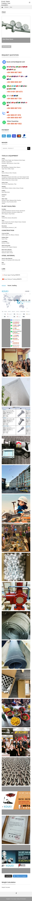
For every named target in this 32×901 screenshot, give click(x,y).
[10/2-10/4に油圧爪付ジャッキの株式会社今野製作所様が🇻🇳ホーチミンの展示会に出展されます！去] (16, 800)
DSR (13, 260)
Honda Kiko (4, 217)
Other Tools (4, 198)
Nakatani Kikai (12, 167)
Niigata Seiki (5, 178)
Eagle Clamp (5, 160)
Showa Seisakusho (6, 180)
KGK (15, 177)
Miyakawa (6, 167)
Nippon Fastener (13, 247)
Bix (2, 167)
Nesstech (14, 212)
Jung (7, 161)
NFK (3, 213)
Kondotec (4, 163)
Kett (12, 177)
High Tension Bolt (6, 245)
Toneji (11, 252)
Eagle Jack (11, 160)
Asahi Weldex (5, 188)
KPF (7, 247)
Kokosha (11, 227)
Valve (3, 220)
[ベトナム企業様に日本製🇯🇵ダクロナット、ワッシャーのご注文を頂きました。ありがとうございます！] (16, 684)
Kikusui (7, 173)
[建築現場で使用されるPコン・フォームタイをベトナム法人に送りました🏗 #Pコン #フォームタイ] (16, 567)
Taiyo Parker (12, 213)
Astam (3, 222)
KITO (10, 161)
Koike (14, 188)
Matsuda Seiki (13, 200)
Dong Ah (4, 247)
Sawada (24, 222)
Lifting (3, 158)
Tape (3, 171)
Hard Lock (4, 251)
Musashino (14, 217)
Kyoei (3, 239)
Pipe (3, 262)
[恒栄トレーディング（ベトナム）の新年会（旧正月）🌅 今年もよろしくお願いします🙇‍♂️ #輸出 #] (16, 537)
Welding (4, 186)
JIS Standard (9, 260)
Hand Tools (4, 165)
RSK (16, 178)
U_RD (15, 227)
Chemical (4, 194)
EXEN (3, 234)
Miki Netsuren (10, 163)
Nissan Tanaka (19, 188)
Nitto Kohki (7, 192)
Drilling (3, 190)
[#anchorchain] (16, 771)
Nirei (11, 173)
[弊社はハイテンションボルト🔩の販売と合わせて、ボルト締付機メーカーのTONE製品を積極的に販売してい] (16, 830)
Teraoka (14, 173)
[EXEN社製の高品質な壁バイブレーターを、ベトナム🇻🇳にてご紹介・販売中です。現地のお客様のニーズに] (16, 450)
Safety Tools (5, 182)
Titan (15, 184)
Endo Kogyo (22, 160)
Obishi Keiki (11, 178)
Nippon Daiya (18, 222)
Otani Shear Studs (8, 39)
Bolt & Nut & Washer (7, 249)
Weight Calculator (6, 887)
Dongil (3, 260)
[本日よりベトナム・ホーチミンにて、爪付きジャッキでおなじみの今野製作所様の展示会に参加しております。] (16, 742)
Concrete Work (5, 233)
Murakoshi (22, 210)
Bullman (4, 243)
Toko (6, 239)
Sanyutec (4, 201)
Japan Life (7, 234)
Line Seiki (19, 177)
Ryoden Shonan (21, 178)
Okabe (7, 243)
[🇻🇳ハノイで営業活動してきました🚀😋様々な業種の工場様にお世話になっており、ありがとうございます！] (16, 713)
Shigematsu (10, 184)
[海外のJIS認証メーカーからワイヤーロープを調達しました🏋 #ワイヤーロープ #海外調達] (16, 625)
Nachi (12, 222)
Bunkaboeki (8, 210)
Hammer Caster (5, 200)
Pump (3, 216)
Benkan (3, 264)
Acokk (3, 210)
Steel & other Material (7, 258)
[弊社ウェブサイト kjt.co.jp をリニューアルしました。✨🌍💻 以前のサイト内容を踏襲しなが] (16, 304)
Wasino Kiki (4, 223)
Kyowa (9, 217)
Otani (8, 252)
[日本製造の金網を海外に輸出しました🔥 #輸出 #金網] (16, 654)
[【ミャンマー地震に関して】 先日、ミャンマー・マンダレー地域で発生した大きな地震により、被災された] (16, 479)
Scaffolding (4, 241)
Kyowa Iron (8, 222)
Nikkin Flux (19, 212)
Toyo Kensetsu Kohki (12, 201)
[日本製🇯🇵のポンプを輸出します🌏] (16, 596)
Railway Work (5, 237)
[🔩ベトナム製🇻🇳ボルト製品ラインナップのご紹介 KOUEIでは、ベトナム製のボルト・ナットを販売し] (16, 421)
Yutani (12, 168)
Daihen (10, 188)
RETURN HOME (6, 46)
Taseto (3, 196)
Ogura (18, 167)
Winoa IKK (17, 260)
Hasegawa (4, 177)
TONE (9, 168)
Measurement (5, 175)
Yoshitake (10, 223)
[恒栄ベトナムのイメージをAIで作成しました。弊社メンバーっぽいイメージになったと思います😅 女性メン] (16, 508)
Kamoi (3, 173)
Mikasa (12, 234)
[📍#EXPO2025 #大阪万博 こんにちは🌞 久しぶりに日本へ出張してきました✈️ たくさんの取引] (16, 391)
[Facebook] (16, 893)
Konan (17, 210)
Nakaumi (4, 252)
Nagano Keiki (26, 177)
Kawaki (9, 177)
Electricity (4, 226)
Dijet (3, 192)
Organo (6, 213)
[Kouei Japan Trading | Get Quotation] (7, 3)
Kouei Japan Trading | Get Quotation (18, 898)
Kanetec (4, 161)
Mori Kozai (9, 251)
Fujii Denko (4, 184)
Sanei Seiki (16, 163)
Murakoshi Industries (6, 212)
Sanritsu (19, 200)
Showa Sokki (14, 180)
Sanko (27, 178)
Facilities (4, 209)
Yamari (3, 203)
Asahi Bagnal (5, 227)
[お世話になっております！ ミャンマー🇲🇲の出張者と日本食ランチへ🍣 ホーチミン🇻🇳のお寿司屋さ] (16, 362)
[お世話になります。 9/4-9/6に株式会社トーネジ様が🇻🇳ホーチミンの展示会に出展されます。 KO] (16, 859)
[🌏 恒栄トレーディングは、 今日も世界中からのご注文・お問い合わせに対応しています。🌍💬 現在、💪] (16, 333)
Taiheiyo (17, 234)
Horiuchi (14, 210)
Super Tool (4, 168)
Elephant (16, 160)
